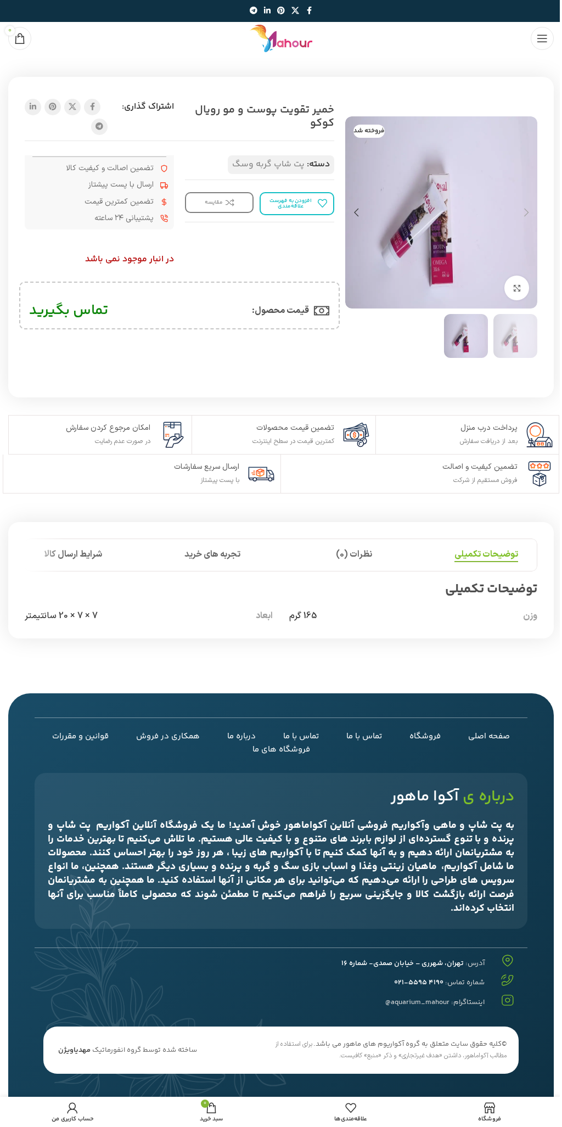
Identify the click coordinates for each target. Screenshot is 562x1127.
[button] (526, 212)
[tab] (486, 555)
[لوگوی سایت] (281, 39)
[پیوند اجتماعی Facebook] (309, 11)
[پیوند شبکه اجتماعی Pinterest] (281, 11)
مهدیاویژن (74, 1050)
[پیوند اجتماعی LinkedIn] (267, 11)
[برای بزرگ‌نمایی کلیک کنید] (516, 288)
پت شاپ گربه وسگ (268, 164)
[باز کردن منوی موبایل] (542, 38)
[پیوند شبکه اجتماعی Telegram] (253, 11)
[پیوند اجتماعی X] (295, 11)
